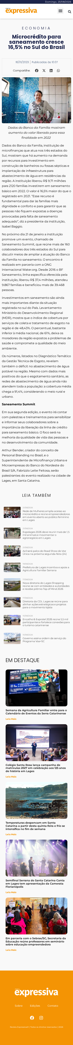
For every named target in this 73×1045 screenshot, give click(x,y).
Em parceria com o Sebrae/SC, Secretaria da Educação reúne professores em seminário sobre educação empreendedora (36, 941)
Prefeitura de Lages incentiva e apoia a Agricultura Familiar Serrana (46, 569)
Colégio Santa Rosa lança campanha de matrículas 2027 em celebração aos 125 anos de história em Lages (36, 768)
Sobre (18, 1005)
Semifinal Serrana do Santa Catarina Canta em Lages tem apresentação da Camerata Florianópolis (35, 883)
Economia (36, 28)
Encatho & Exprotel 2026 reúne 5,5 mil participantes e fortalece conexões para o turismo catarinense (46, 622)
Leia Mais (11, 719)
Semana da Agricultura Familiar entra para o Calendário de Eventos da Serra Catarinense (36, 712)
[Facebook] (32, 1018)
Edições (35, 1005)
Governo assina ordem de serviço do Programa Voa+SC (44, 640)
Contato (53, 1005)
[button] (60, 11)
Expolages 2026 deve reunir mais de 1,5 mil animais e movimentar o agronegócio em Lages (46, 534)
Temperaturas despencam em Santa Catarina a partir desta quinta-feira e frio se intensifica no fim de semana (35, 826)
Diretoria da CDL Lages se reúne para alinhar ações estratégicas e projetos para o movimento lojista (45, 604)
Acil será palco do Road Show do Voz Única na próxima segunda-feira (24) (45, 552)
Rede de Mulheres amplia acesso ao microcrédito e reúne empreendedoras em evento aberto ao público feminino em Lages (46, 515)
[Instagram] (41, 1018)
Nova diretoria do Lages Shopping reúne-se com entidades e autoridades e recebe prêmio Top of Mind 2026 (46, 585)
